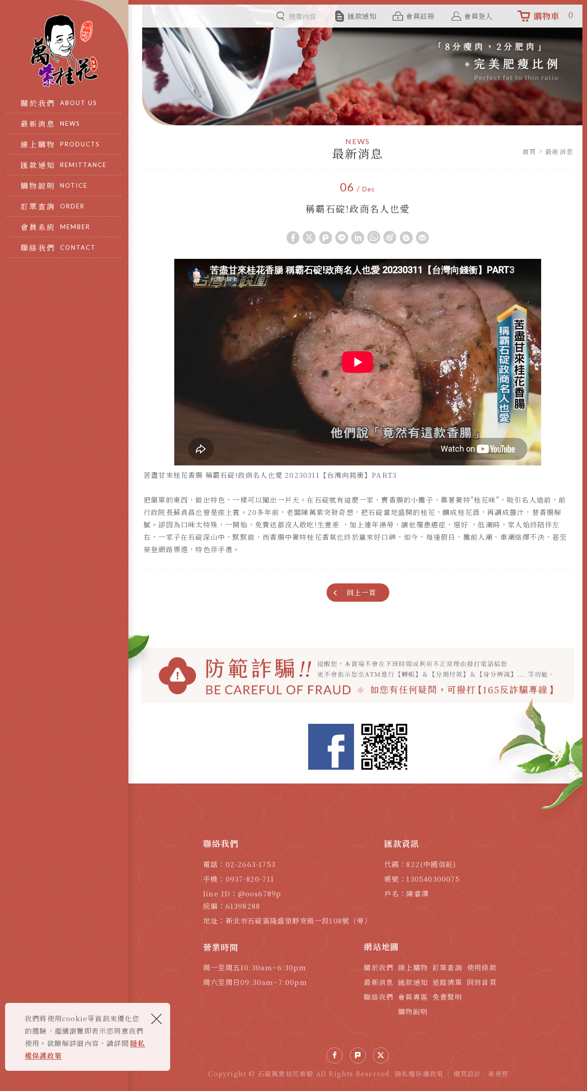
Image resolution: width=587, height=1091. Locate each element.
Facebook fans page (331, 747)
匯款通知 (413, 982)
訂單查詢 (447, 967)
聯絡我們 (378, 996)
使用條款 (482, 967)
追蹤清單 (447, 982)
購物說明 (413, 1011)
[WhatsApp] (374, 237)
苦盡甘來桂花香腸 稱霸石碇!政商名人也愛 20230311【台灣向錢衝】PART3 (270, 475)
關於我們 (378, 967)
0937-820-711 (250, 879)
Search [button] (280, 16)
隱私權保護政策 (419, 1073)
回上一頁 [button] (361, 592)
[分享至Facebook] (335, 1055)
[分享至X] (381, 1055)
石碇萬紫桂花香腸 (64, 51)
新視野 (498, 1073)
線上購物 (413, 967)
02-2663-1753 (251, 864)
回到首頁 (482, 982)
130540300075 (433, 879)
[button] (293, 237)
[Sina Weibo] (390, 237)
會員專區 (413, 996)
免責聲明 (447, 996)
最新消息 (378, 982)
